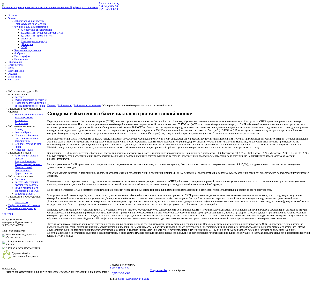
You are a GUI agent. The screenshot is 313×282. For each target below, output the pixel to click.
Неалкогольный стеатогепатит (23, 169)
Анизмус (20, 129)
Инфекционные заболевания (24, 205)
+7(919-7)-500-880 (109, 9)
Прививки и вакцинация (22, 208)
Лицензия (7, 213)
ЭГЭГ (24, 47)
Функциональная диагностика (31, 26)
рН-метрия (27, 44)
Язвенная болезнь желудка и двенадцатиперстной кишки (30, 104)
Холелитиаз (21, 123)
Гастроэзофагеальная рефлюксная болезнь (26, 183)
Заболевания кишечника (87, 105)
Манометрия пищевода (34, 41)
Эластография (22, 56)
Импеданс (26, 38)
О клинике (14, 15)
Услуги (12, 18)
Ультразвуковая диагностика (30, 23)
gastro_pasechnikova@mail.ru (133, 278)
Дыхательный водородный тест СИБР (42, 32)
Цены (11, 67)
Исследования (16, 70)
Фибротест (20, 53)
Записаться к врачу (109, 3)
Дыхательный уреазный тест (37, 35)
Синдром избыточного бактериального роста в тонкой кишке (28, 138)
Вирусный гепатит (25, 161)
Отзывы (12, 73)
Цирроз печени (23, 173)
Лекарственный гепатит (28, 164)
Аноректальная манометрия (36, 29)
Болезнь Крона (23, 132)
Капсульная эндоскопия (27, 50)
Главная (51, 105)
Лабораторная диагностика (29, 21)
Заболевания (15, 62)
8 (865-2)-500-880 (108, 6)
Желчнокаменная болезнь (29, 114)
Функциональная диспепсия (30, 100)
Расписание (14, 76)
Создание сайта (158, 270)
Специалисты (15, 64)
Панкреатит (21, 202)
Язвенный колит (24, 149)
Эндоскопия (21, 59)
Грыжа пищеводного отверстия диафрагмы (27, 189)
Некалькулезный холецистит (24, 119)
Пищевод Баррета (25, 193)
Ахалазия (20, 179)
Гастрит (19, 97)
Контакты (13, 79)
